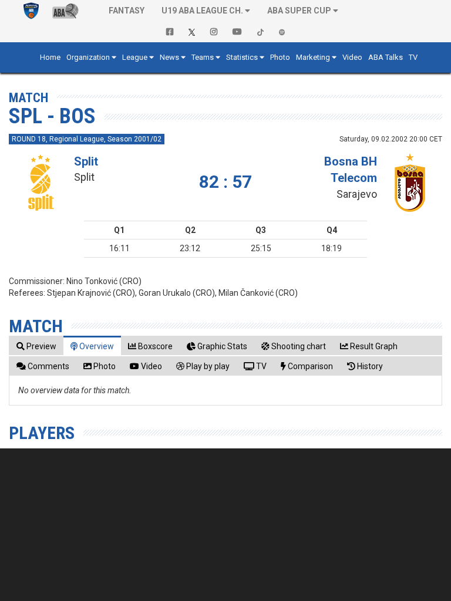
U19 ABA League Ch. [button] (202, 10)
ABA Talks (385, 57)
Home (50, 57)
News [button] (169, 57)
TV (413, 57)
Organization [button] (88, 57)
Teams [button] (202, 57)
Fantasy (126, 10)
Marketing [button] (313, 57)
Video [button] (352, 57)
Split (86, 161)
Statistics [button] (242, 57)
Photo (280, 57)
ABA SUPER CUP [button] (299, 10)
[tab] (36, 346)
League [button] (134, 57)
